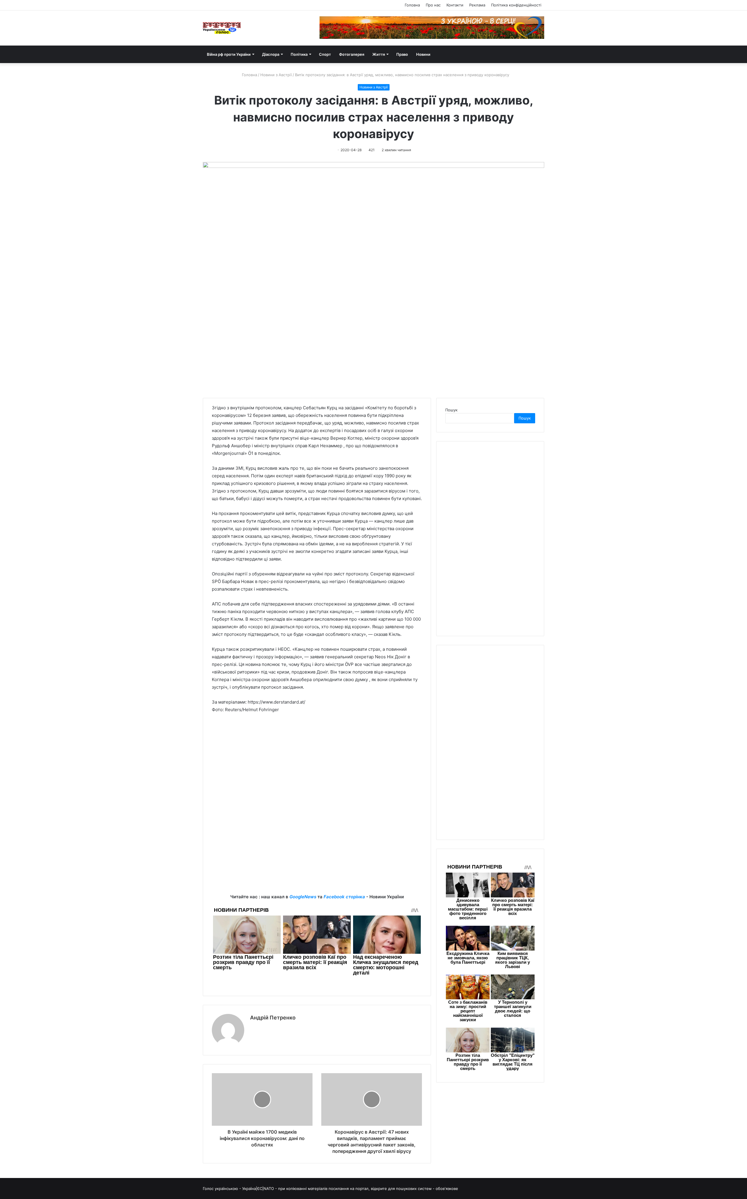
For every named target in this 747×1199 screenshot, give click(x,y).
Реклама (477, 5)
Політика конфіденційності (516, 5)
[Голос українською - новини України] (222, 28)
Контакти (454, 5)
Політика (299, 54)
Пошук (451, 410)
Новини (423, 54)
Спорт (325, 54)
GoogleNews (302, 896)
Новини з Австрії (276, 74)
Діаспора (270, 54)
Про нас (433, 5)
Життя (378, 54)
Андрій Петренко (273, 1017)
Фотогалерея (351, 54)
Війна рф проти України (229, 54)
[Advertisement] (317, 762)
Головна (412, 5)
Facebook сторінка (344, 896)
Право (402, 54)
